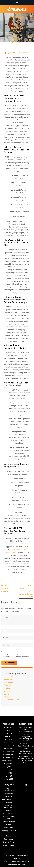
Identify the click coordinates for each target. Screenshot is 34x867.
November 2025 (8, 755)
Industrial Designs (8, 822)
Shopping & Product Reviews (8, 832)
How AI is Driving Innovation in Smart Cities (25, 746)
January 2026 (8, 749)
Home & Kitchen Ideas (9, 817)
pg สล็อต (6, 688)
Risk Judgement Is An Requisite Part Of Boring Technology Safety (25, 759)
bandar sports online (11, 700)
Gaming (8, 810)
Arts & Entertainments (8, 789)
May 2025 (8, 773)
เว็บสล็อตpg (7, 685)
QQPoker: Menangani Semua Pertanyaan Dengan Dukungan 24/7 (26, 591)
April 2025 (8, 776)
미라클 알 (6, 697)
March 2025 (8, 779)
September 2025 (8, 761)
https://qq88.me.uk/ (11, 677)
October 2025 (8, 758)
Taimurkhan (25, 53)
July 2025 (8, 767)
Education (8, 802)
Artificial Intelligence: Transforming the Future (25, 737)
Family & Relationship (8, 806)
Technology (8, 839)
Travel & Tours (8, 842)
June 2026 (8, 733)
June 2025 (8, 770)
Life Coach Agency (11, 861)
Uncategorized (8, 845)
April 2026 (8, 739)
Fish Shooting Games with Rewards (6, 588)
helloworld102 (8, 683)
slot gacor (7, 691)
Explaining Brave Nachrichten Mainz (25, 752)
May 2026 (8, 736)
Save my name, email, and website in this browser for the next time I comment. (17, 655)
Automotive (8, 793)
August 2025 (8, 764)
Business (8, 796)
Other (8, 825)
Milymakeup (16, 855)
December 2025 (8, 752)
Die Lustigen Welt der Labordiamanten (25, 729)
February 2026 (8, 746)
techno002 (7, 680)
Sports (8, 836)
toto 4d (6, 694)
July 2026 (8, 730)
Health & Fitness (9, 813)
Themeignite (25, 861)
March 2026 (8, 742)
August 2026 (8, 727)
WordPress (21, 864)
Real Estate (8, 828)
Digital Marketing (8, 799)
